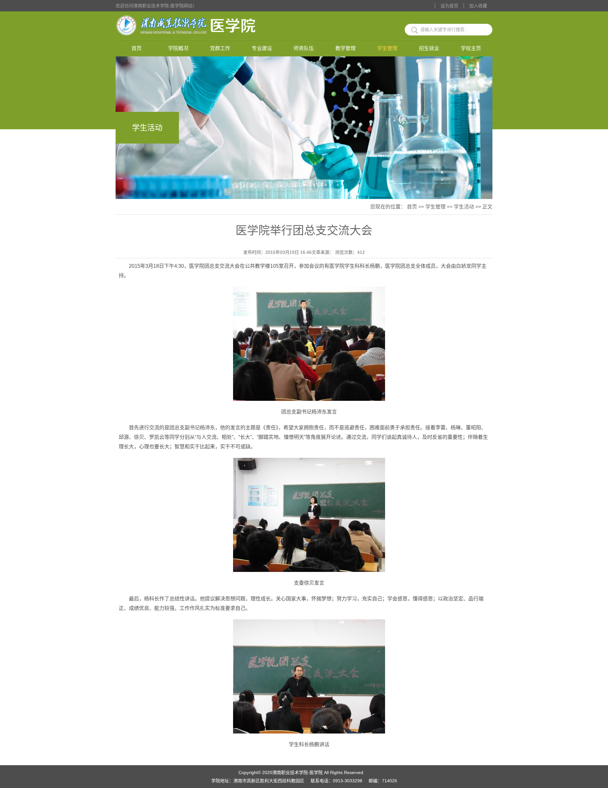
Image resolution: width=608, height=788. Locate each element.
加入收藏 (478, 5)
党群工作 (220, 48)
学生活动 (464, 206)
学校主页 (471, 48)
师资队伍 (304, 48)
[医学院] (187, 14)
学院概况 (178, 48)
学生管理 (387, 48)
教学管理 (345, 48)
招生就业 (429, 48)
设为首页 (449, 5)
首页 (136, 48)
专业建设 (262, 48)
